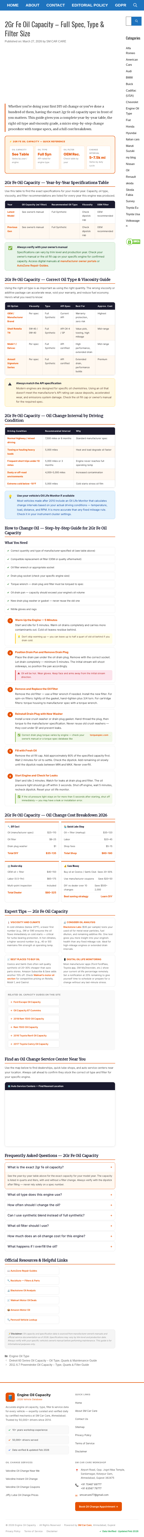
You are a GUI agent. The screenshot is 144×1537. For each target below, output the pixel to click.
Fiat (128, 120)
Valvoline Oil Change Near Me (23, 1470)
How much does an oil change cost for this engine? (60, 1236)
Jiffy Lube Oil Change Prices (22, 1494)
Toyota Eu (132, 207)
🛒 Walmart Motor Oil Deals (22, 1300)
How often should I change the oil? (60, 1205)
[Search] (137, 21)
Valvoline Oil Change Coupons (23, 1486)
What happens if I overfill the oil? (60, 1246)
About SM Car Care (86, 1410)
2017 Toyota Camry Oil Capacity (31, 1044)
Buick (129, 84)
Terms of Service (84, 1443)
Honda (130, 126)
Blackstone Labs (72, 927)
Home (13, 5)
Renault (131, 176)
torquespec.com (99, 735)
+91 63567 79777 (91, 1488)
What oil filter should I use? (60, 1226)
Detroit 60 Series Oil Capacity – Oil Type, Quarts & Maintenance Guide (53, 1360)
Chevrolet (132, 102)
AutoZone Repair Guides (32, 265)
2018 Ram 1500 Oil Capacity (29, 1018)
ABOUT (32, 5)
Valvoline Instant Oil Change (22, 1478)
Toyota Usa (133, 214)
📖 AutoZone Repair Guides (22, 1270)
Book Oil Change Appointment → (98, 1506)
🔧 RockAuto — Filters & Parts (23, 1280)
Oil (127, 170)
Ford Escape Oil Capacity (27, 1002)
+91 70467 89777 (91, 1484)
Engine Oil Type (19, 1356)
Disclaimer (81, 1451)
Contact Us (81, 1418)
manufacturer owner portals (78, 261)
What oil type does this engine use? (60, 1195)
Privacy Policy (83, 1435)
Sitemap (80, 1426)
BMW (129, 77)
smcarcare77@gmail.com (94, 1494)
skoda (129, 183)
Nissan (130, 163)
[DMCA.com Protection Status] (133, 244)
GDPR (120, 5)
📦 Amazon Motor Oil (18, 1309)
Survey (130, 201)
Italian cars (132, 139)
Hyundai (131, 133)
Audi (129, 71)
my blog (131, 157)
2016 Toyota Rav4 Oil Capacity (30, 1035)
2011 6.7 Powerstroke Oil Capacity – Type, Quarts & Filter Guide (49, 1364)
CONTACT (55, 5)
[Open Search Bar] (135, 5)
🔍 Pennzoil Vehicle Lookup (22, 1319)
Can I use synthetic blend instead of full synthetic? (60, 1215)
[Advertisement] (60, 71)
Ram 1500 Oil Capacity (26, 1027)
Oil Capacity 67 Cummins (27, 1010)
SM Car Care (85, 1525)
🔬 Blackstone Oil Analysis (21, 1290)
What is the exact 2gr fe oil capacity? (60, 1167)
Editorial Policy (90, 5)
